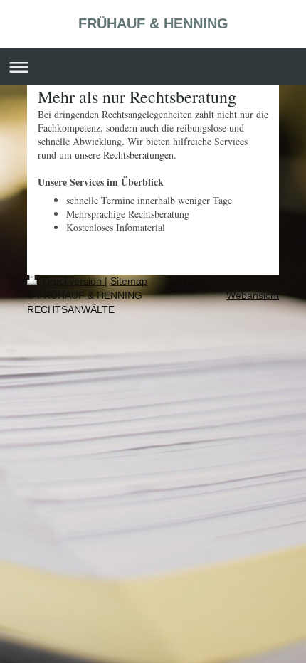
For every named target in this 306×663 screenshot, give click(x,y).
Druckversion (72, 281)
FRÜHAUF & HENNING (153, 23)
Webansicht (252, 295)
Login (266, 281)
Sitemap (128, 281)
